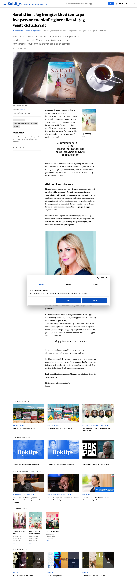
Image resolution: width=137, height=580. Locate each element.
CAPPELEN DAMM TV (38, 4)
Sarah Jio (16, 126)
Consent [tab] (41, 284)
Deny (68, 300)
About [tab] (95, 284)
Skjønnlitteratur (18, 31)
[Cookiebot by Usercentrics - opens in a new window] (99, 278)
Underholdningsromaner (33, 31)
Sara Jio (23, 110)
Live (46, 4)
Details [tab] (68, 284)
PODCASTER (26, 4)
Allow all (94, 300)
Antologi (34, 123)
